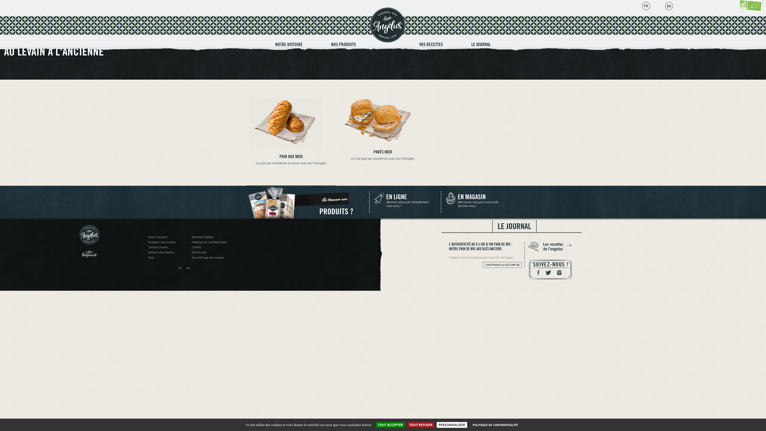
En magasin (472, 197)
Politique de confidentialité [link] (495, 425)
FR (180, 268)
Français (646, 6)
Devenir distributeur (161, 252)
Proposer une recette (162, 242)
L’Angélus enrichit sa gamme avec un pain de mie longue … (482, 257)
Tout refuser (420, 425)
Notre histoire (289, 44)
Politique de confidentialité (209, 242)
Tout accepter (390, 425)
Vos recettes (431, 44)
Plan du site (199, 252)
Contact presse (157, 247)
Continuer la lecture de (503, 265)
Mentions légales (202, 237)
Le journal (481, 44)
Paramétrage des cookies (208, 257)
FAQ (151, 257)
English (669, 6)
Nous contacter (158, 237)
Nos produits (343, 44)
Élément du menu (387, 39)
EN (188, 268)
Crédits (196, 247)
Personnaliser (452, 425)
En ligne (396, 197)
